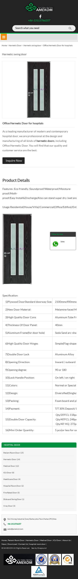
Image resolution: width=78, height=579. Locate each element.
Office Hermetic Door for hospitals (58, 45)
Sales (63, 242)
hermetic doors (45, 140)
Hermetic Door (15, 45)
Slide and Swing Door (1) (13, 499)
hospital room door (37, 544)
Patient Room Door (16, 540)
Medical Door (46, 540)
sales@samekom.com (15, 529)
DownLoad (12, 544)
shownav (4, 37)
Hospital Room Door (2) (13, 486)
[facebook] (40, 18)
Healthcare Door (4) (11, 479)
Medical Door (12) (11, 466)
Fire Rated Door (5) (11, 492)
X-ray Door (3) (9, 506)
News (4, 544)
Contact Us (23, 544)
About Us (66, 540)
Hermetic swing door (32, 45)
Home (4, 540)
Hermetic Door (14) (11, 459)
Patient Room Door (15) (13, 453)
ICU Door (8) (8, 472)
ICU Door (57, 540)
